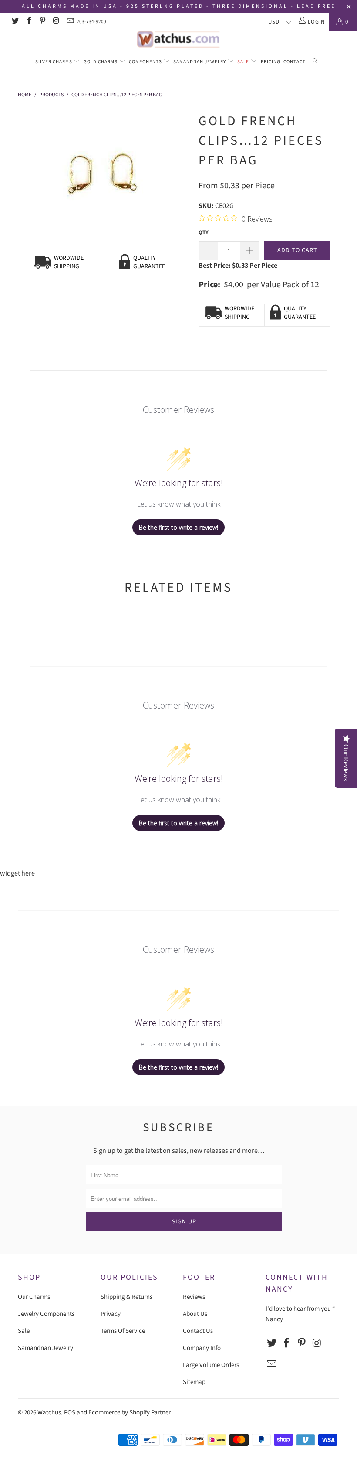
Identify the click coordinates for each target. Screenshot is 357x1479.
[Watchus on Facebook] (28, 22)
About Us (195, 1314)
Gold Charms (101, 61)
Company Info (202, 1348)
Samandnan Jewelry (200, 61)
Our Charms (34, 1297)
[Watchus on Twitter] (15, 22)
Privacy (111, 1314)
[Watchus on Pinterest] (42, 22)
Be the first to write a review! (178, 527)
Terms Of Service (123, 1331)
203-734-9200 (91, 21)
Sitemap (194, 1382)
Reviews (194, 1297)
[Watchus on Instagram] (56, 22)
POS (69, 1412)
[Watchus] (178, 39)
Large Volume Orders (211, 1365)
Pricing (270, 61)
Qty (204, 232)
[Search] (315, 62)
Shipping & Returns (126, 1297)
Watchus (49, 1412)
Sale (243, 61)
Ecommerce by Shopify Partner (129, 1412)
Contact (294, 61)
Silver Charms (54, 61)
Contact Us (198, 1331)
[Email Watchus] (70, 22)
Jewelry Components (46, 1314)
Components (146, 61)
